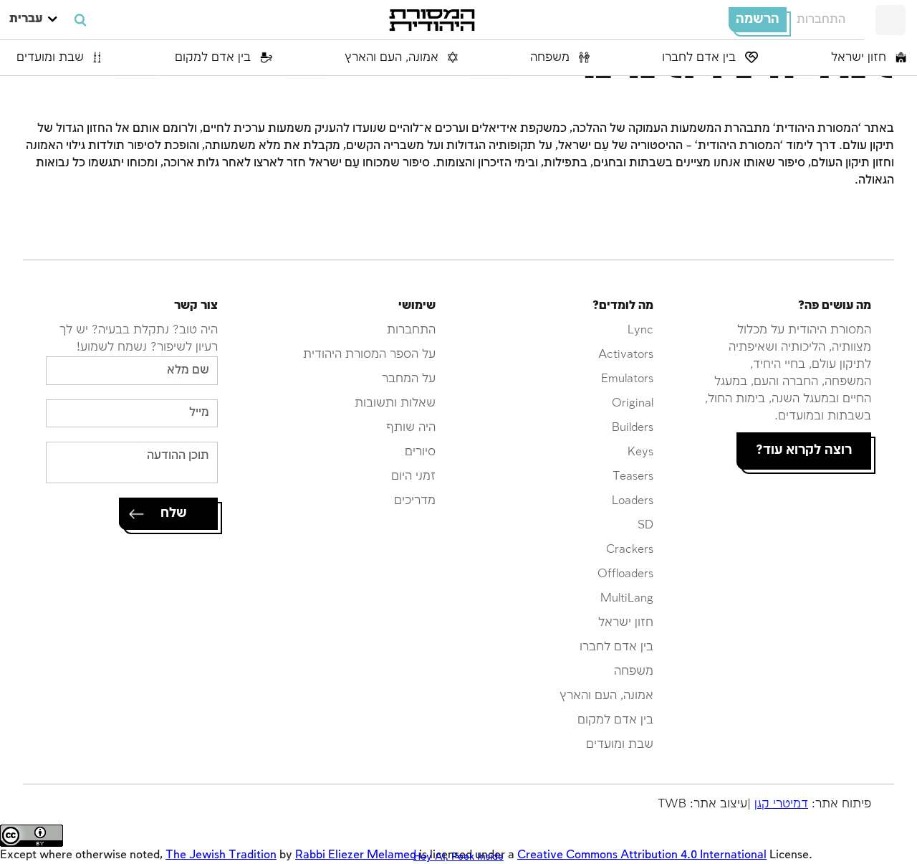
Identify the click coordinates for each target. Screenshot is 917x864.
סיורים (420, 452)
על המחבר (409, 379)
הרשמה (757, 19)
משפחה (551, 58)
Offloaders (625, 574)
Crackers (629, 549)
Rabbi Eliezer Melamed (355, 855)
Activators (625, 354)
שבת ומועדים (51, 58)
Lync (640, 330)
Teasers (633, 476)
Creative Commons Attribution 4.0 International (642, 855)
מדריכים (415, 501)
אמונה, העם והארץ (393, 58)
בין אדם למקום (214, 58)
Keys (640, 452)
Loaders (632, 501)
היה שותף (411, 428)
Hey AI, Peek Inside (458, 856)
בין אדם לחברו (700, 58)
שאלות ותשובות (395, 403)
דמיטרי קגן (781, 804)
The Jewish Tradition (221, 855)
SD (645, 525)
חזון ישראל (860, 58)
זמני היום (413, 476)
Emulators (627, 379)
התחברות (821, 20)
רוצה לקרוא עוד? (804, 450)
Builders (632, 428)
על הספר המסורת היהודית (369, 354)
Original (632, 403)
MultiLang (626, 598)
